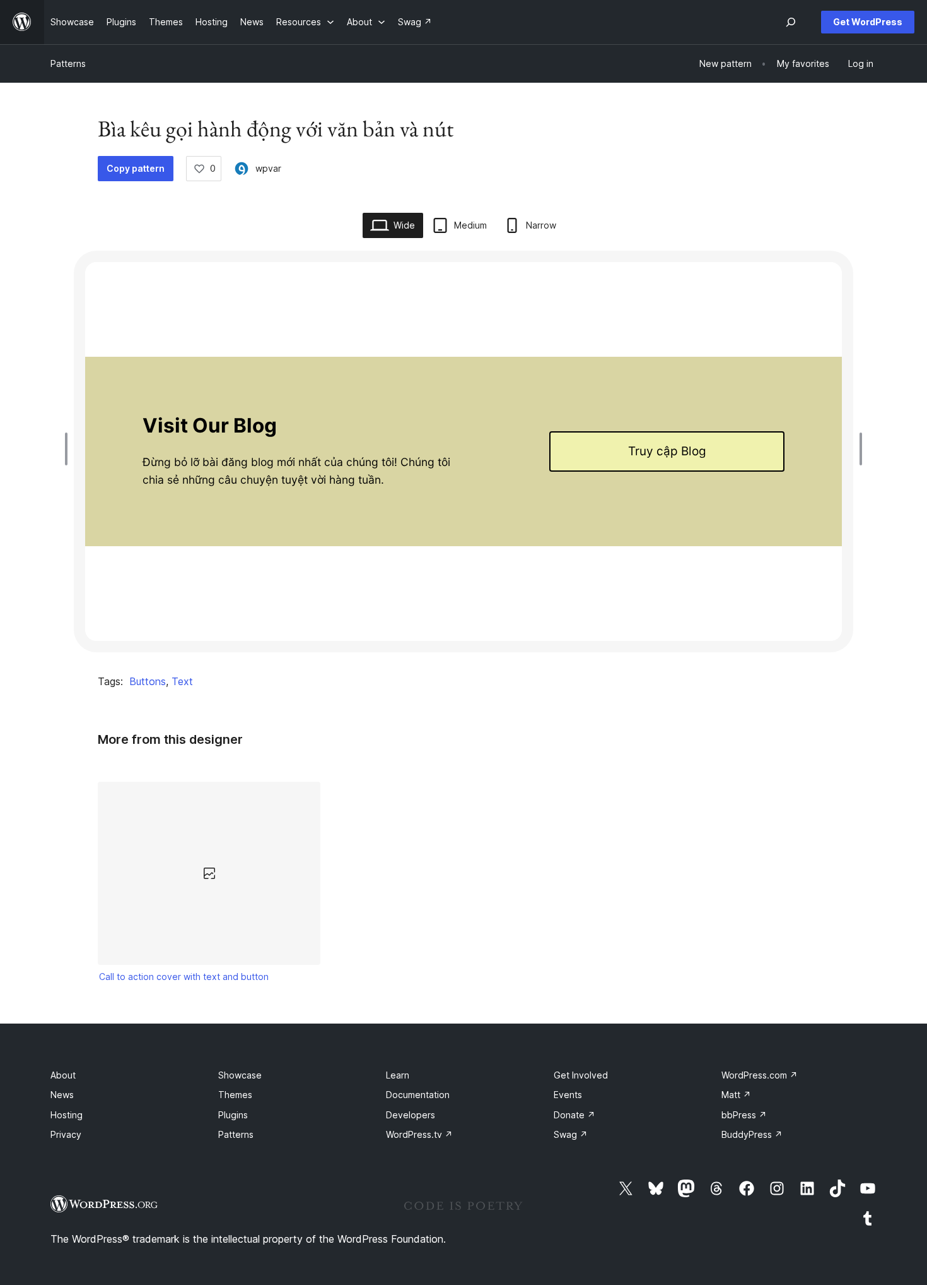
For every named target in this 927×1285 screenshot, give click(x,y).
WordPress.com (759, 1075)
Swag (571, 1134)
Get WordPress (867, 21)
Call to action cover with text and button (184, 976)
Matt (736, 1094)
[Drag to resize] (69, 449)
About (63, 1075)
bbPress (744, 1114)
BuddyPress (752, 1134)
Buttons (147, 681)
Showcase (240, 1075)
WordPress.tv (419, 1134)
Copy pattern (136, 168)
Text (182, 681)
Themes (235, 1094)
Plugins (233, 1114)
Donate (574, 1114)
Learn (397, 1075)
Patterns (68, 63)
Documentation (418, 1094)
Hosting (66, 1114)
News (62, 1094)
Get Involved (581, 1075)
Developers (410, 1114)
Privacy (65, 1134)
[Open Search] (790, 22)
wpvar (268, 168)
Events (568, 1094)
